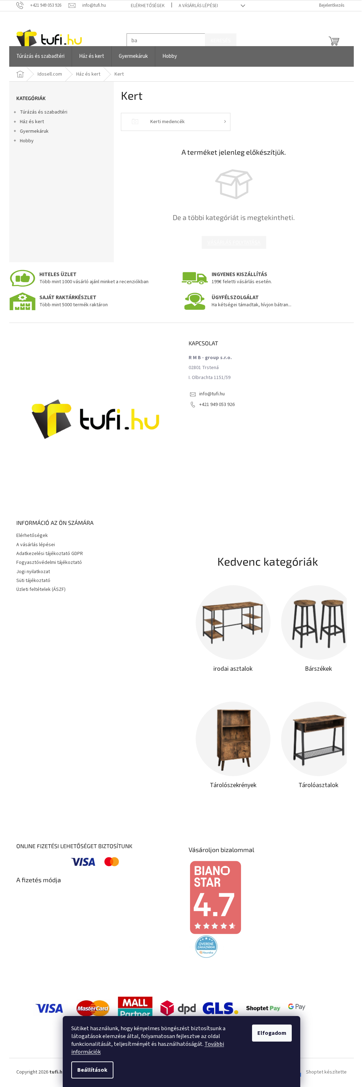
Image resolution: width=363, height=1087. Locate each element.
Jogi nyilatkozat (31, 571)
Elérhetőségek (145, 5)
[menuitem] (38, 56)
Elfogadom (269, 1033)
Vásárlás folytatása (231, 242)
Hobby (24, 140)
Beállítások (90, 1070)
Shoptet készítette (323, 1072)
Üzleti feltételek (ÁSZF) (38, 589)
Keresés (218, 40)
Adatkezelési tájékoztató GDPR (47, 553)
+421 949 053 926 (214, 404)
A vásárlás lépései (195, 5)
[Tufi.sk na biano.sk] (212, 897)
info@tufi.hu (209, 393)
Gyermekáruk (31, 131)
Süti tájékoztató (31, 580)
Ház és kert (29, 121)
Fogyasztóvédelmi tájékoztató (46, 562)
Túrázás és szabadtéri (41, 112)
